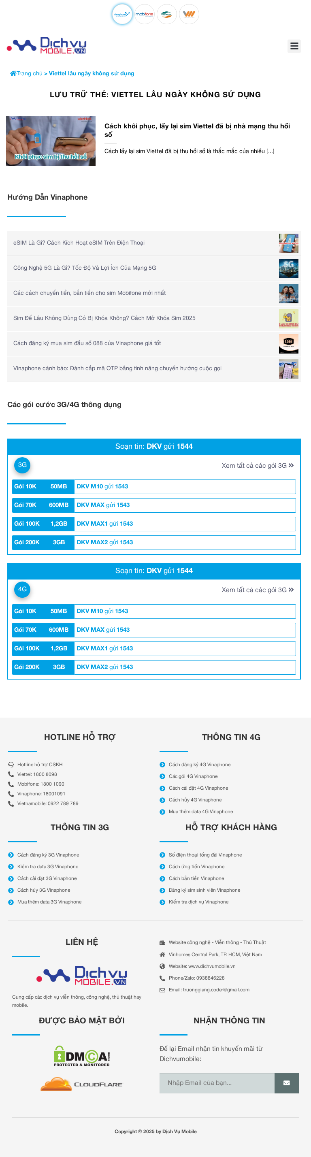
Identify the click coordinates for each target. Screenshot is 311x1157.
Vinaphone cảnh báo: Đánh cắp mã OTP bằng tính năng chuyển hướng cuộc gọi (117, 368)
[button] (294, 46)
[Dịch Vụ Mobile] (46, 45)
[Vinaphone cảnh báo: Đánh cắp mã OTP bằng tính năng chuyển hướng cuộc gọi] (289, 369)
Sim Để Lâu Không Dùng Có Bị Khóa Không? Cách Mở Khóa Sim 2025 (104, 318)
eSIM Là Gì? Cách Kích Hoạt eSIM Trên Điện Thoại (79, 243)
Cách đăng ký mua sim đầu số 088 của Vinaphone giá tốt (87, 343)
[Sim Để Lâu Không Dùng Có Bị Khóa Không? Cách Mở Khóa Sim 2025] (289, 319)
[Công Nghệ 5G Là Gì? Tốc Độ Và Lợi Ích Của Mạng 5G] (289, 268)
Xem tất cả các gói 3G (255, 466)
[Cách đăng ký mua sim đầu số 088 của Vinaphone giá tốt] (289, 344)
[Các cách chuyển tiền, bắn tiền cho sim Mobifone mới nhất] (289, 293)
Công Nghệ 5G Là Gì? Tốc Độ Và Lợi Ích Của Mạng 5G (84, 268)
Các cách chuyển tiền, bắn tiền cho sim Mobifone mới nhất (89, 293)
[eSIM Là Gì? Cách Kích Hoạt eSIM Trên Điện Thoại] (289, 243)
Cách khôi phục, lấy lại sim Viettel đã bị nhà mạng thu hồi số (197, 131)
